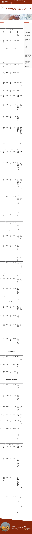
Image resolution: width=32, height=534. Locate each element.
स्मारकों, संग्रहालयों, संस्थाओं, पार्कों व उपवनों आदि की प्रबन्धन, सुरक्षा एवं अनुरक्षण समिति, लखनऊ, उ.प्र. (18, 9)
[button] (24, 1)
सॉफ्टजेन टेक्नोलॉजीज (22, 531)
